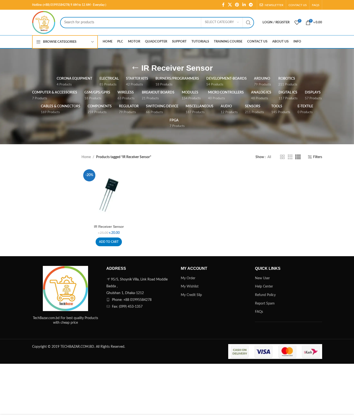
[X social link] (229, 4)
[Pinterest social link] (237, 4)
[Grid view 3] (290, 157)
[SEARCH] (248, 22)
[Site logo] (43, 22)
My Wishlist (190, 286)
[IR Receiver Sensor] (109, 195)
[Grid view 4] (297, 157)
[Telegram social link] (250, 4)
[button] (109, 241)
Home (86, 157)
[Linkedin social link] (244, 4)
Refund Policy (265, 295)
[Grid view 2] (282, 157)
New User (262, 278)
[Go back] (135, 68)
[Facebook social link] (223, 4)
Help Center (264, 286)
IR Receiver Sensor (109, 227)
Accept (336, 406)
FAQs (259, 311)
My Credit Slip (191, 295)
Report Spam (265, 303)
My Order (188, 278)
